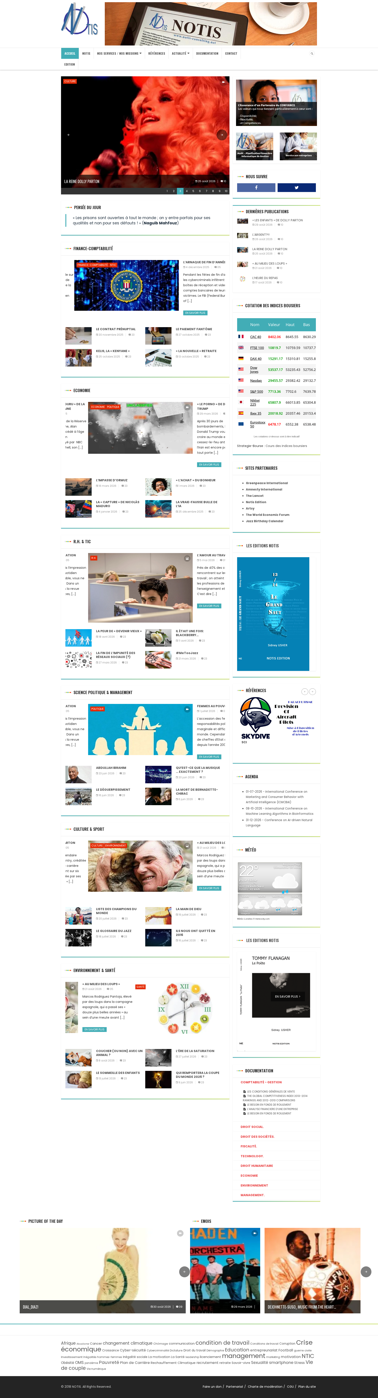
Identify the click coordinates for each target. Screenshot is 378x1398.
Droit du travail (195, 1350)
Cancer (96, 1343)
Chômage (160, 1344)
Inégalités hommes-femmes (102, 1357)
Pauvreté (109, 1362)
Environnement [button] (254, 1185)
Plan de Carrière (135, 1362)
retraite (225, 1363)
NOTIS (86, 53)
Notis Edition (256, 502)
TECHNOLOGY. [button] (252, 1156)
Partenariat (234, 1386)
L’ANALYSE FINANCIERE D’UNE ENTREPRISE (272, 1109)
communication (182, 1343)
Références (156, 53)
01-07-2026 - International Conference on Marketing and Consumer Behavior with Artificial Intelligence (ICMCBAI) (276, 797)
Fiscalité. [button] (249, 1146)
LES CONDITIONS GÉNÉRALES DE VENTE (271, 1091)
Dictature (176, 1350)
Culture (70, 81)
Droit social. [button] (252, 1127)
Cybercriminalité (158, 1350)
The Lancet (255, 496)
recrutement (207, 1362)
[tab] (276, 1082)
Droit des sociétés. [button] (258, 1136)
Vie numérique (96, 1369)
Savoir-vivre (241, 1363)
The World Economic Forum (267, 515)
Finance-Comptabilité (84, 265)
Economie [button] (249, 1175)
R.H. (71, 558)
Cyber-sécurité (133, 1350)
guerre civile (303, 1350)
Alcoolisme (83, 1344)
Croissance (110, 1350)
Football (285, 1350)
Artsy (250, 508)
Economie (75, 407)
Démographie (215, 1350)
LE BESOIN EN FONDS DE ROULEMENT (269, 1113)
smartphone (281, 1362)
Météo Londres (245, 919)
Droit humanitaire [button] (257, 1166)
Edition (69, 64)
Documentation (207, 53)
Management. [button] (253, 1195)
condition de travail (222, 1343)
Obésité (67, 1362)
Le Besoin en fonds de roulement (269, 1105)
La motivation (159, 1357)
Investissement (71, 1357)
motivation (291, 1356)
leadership (192, 1357)
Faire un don (212, 1386)
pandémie (91, 1363)
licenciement (210, 1356)
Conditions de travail (264, 1344)
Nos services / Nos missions (117, 53)
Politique (90, 407)
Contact (231, 53)
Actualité (179, 53)
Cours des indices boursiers (286, 446)
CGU (290, 1386)
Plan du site (307, 1386)
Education (237, 1349)
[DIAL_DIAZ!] (103, 1270)
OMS (79, 1362)
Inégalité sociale (135, 1357)
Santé (73, 987)
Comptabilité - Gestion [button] (261, 1082)
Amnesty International (264, 489)
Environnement (88, 81)
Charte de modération (265, 1386)
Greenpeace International (267, 483)
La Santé (178, 1357)
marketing (273, 1357)
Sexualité (259, 1362)
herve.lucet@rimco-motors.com (267, 742)
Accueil (70, 53)
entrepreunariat (264, 1350)
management (243, 1355)
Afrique (68, 1343)
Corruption (287, 1344)
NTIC (104, 265)
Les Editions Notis (262, 545)
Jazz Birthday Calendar (265, 521)
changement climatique (127, 1343)
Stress (299, 1362)
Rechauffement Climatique (173, 1362)
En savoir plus (186, 313)
